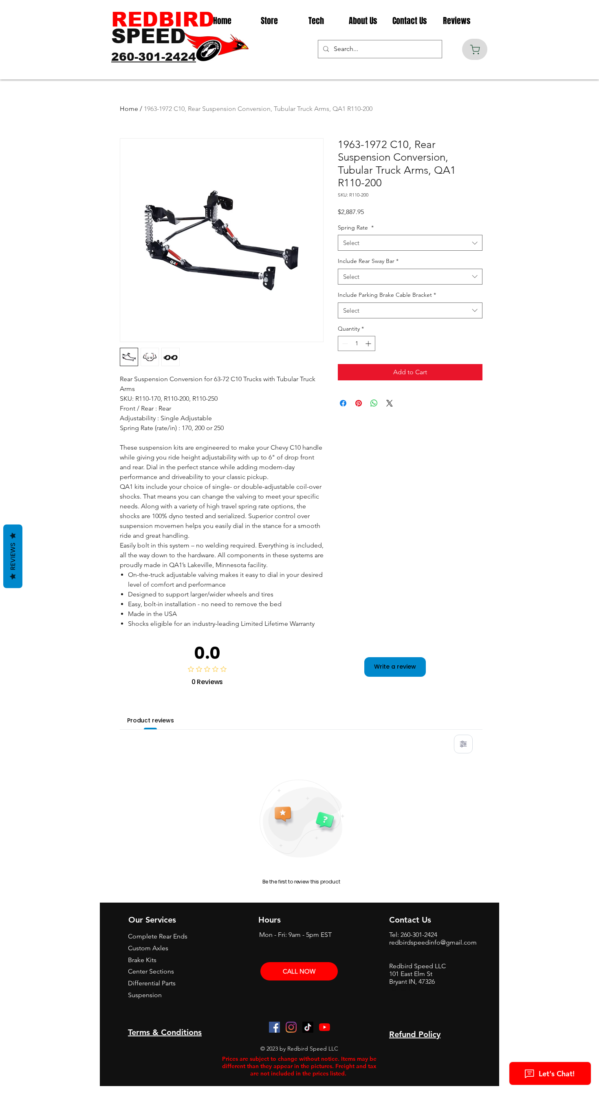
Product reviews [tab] (150, 720)
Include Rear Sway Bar (368, 261)
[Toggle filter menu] (463, 744)
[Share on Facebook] (343, 403)
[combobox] (410, 243)
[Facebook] (274, 1027)
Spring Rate (356, 227)
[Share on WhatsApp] (374, 403)
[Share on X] (389, 403)
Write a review (395, 666)
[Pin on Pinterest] (358, 403)
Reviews (13, 556)
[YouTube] (324, 1027)
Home (129, 109)
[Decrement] (344, 343)
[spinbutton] (356, 343)
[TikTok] (307, 1027)
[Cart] (474, 49)
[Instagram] (291, 1027)
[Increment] (369, 343)
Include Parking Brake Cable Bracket (387, 294)
